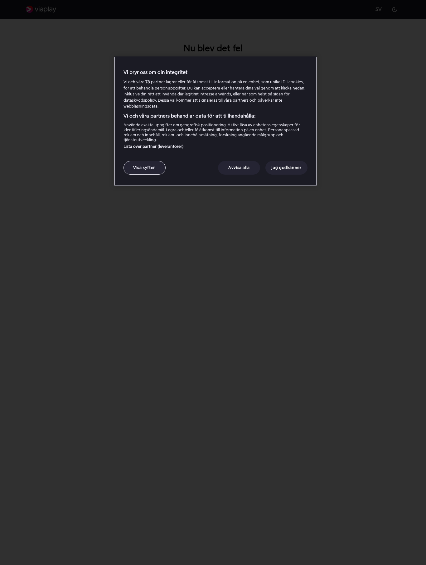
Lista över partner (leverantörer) (153, 147)
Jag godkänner (286, 168)
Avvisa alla (239, 168)
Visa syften (144, 168)
